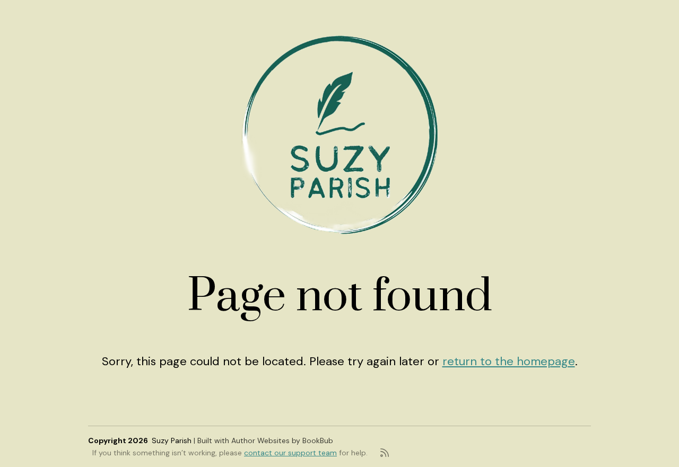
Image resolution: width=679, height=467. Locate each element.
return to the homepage (508, 361)
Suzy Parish (171, 440)
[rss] (384, 453)
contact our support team (290, 452)
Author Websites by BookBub (282, 440)
